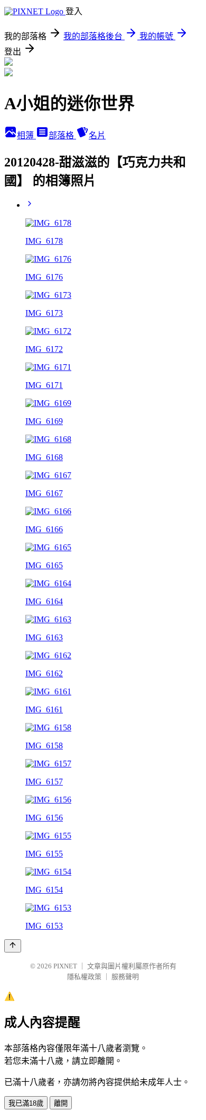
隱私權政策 (84, 977)
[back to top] (12, 946)
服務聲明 (125, 977)
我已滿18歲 (25, 1103)
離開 (61, 1103)
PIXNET (65, 966)
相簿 (26, 135)
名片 (97, 135)
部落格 (62, 135)
